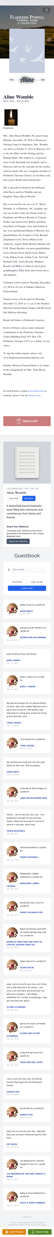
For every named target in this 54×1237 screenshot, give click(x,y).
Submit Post (27, 588)
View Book (13, 498)
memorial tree (37, 390)
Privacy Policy (19, 1225)
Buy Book (29, 498)
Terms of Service (34, 1225)
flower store (34, 395)
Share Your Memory (18, 541)
